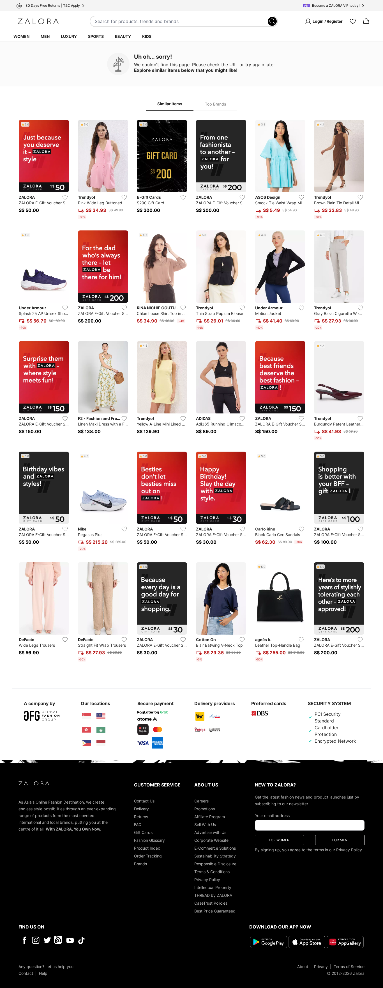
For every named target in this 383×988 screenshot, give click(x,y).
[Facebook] (24, 940)
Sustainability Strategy (215, 856)
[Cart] (366, 21)
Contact (26, 973)
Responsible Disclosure (215, 863)
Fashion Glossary (149, 840)
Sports (96, 36)
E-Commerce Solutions (215, 848)
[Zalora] (38, 21)
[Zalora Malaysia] (101, 716)
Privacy (321, 966)
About (302, 966)
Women (21, 36)
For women (279, 840)
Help (43, 973)
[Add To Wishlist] (65, 197)
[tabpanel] (191, 392)
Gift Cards (143, 832)
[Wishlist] (352, 21)
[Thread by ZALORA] (58, 940)
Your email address (272, 815)
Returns (141, 816)
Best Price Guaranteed (215, 911)
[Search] (272, 21)
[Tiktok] (118, 940)
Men (45, 36)
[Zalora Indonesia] (101, 743)
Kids (146, 36)
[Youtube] (70, 940)
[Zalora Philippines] (86, 743)
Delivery (141, 808)
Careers (201, 801)
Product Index (147, 848)
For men (339, 840)
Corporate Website (211, 840)
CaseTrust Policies (210, 903)
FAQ (138, 824)
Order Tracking (148, 856)
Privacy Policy (207, 879)
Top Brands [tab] (215, 104)
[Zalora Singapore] (86, 716)
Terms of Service (349, 966)
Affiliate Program (209, 816)
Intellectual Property (212, 887)
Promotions (204, 808)
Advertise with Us (210, 832)
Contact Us (144, 801)
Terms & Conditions (212, 871)
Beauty (123, 36)
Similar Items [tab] (169, 103)
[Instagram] (35, 940)
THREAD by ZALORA (213, 895)
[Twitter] (47, 940)
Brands (140, 863)
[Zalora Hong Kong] (86, 729)
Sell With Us (205, 824)
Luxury (69, 36)
